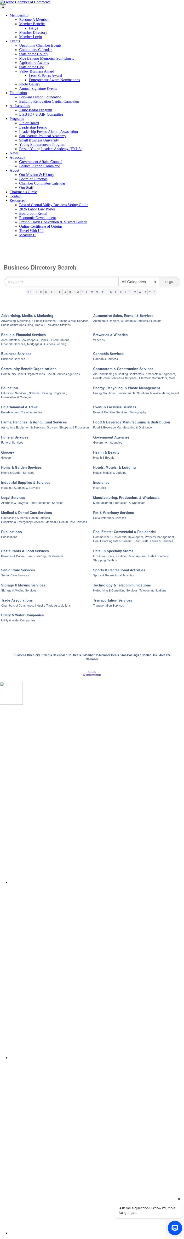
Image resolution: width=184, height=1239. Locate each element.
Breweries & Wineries (110, 334)
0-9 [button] (29, 292)
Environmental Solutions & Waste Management (148, 393)
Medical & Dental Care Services (26, 512)
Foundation (18, 93)
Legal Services (13, 497)
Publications (11, 531)
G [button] (65, 292)
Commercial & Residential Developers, (118, 537)
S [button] (121, 292)
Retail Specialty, (158, 556)
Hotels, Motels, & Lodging (114, 467)
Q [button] (111, 292)
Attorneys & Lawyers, (15, 503)
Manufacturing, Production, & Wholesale (126, 497)
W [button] (140, 292)
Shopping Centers (105, 560)
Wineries (99, 340)
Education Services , (14, 393)
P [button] (106, 292)
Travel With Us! (31, 231)
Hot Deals (74, 655)
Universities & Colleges (16, 397)
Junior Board (29, 123)
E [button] (55, 292)
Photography (137, 412)
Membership (19, 15)
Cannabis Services (108, 353)
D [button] (51, 292)
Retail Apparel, (137, 556)
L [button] (87, 292)
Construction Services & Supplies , (115, 378)
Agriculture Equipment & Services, (23, 427)
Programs (17, 119)
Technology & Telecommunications (122, 585)
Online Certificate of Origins (40, 226)
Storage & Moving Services (23, 585)
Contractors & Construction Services (123, 368)
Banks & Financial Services (23, 334)
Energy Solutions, (104, 393)
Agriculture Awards (34, 63)
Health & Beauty (106, 452)
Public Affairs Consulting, (17, 325)
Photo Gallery (29, 84)
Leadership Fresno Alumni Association (48, 132)
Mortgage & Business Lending (46, 344)
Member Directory (33, 32)
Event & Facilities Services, (110, 412)
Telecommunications (152, 590)
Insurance (101, 482)
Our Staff (26, 188)
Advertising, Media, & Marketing (27, 315)
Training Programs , (54, 393)
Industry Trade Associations (53, 605)
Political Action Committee (39, 166)
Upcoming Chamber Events (40, 45)
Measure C (27, 235)
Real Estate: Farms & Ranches (153, 541)
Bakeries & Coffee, (13, 556)
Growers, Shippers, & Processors (68, 427)
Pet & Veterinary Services (113, 512)
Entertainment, (10, 412)
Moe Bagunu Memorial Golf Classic (46, 58)
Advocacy (17, 157)
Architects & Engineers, (161, 374)
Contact (15, 196)
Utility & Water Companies (22, 615)
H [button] (70, 292)
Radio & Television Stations (53, 325)
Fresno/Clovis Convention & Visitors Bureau (53, 222)
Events (15, 41)
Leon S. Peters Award (45, 75)
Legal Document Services (46, 503)
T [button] (125, 292)
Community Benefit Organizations (29, 368)
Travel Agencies (31, 412)
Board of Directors (33, 179)
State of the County (33, 54)
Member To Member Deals (101, 655)
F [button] (60, 292)
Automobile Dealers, (106, 321)
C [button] (46, 292)
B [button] (41, 292)
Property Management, (160, 537)
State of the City (31, 67)
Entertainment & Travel (19, 407)
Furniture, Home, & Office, (109, 556)
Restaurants (55, 556)
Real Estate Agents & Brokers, (112, 541)
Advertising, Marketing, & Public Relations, (28, 321)
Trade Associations (17, 600)
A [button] (36, 292)
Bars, (30, 556)
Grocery (7, 452)
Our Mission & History (36, 175)
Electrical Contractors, (153, 378)
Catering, (40, 556)
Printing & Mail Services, (73, 321)
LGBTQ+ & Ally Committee (41, 114)
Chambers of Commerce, (17, 605)
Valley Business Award (36, 71)
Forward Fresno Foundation (40, 97)
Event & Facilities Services (115, 407)
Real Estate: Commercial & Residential (124, 531)
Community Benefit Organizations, (23, 374)
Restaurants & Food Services (25, 550)
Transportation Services (112, 600)
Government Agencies (111, 437)
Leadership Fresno (33, 127)
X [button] (145, 292)
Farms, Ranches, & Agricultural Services (34, 422)
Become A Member (34, 19)
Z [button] (154, 292)
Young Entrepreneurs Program (42, 144)
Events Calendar (53, 655)
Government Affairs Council (40, 162)
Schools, (34, 393)
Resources (17, 200)
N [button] (97, 292)
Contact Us (149, 655)
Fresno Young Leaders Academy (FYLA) (50, 149)
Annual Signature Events (38, 88)
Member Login (30, 37)
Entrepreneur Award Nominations (54, 80)
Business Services (16, 353)
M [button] (92, 292)
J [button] (78, 292)
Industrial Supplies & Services (25, 482)
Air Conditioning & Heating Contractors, (118, 374)
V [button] (135, 292)
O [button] (102, 292)
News (14, 153)
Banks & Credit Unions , (55, 340)
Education (9, 387)
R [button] (116, 292)
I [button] (74, 292)
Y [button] (150, 292)
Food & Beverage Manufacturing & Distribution (131, 422)
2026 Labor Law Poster (37, 209)
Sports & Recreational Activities (119, 570)
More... (173, 378)
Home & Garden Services (21, 467)
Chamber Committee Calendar (42, 183)
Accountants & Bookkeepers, (20, 340)
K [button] (82, 292)
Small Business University (39, 140)
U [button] (130, 292)
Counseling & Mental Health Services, (26, 518)
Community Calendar (35, 50)
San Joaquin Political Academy (42, 136)
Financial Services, (13, 344)
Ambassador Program (35, 110)
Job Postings (130, 655)
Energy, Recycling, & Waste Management (126, 387)
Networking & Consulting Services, (115, 590)
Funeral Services (15, 437)
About (14, 170)
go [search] (171, 281)
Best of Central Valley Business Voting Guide (53, 205)
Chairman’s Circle (23, 192)
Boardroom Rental (33, 213)
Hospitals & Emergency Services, (22, 522)
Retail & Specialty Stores (113, 550)
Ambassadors (20, 106)
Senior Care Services (18, 570)
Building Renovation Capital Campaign (49, 101)
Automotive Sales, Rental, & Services (123, 315)
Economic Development (37, 218)
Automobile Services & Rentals (141, 321)
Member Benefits (32, 24)
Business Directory (26, 655)
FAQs (33, 28)
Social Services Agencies (63, 374)
